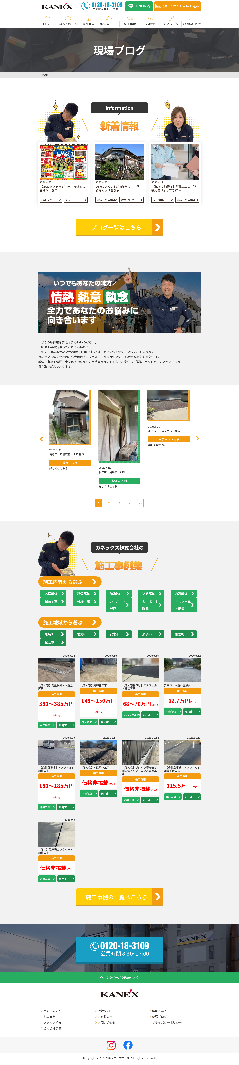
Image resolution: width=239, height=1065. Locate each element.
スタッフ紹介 (52, 1022)
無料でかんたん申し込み (181, 6)
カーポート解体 (118, 605)
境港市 (82, 634)
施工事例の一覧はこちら (116, 897)
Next (197, 438)
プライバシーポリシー (167, 1022)
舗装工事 (51, 601)
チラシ (69, 200)
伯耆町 (179, 634)
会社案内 (89, 24)
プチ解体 (158, 200)
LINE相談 (143, 6)
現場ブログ (171, 24)
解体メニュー (109, 24)
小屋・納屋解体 (106, 200)
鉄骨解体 (83, 593)
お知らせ (46, 200)
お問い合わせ (192, 24)
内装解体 (181, 593)
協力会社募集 (52, 1028)
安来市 (114, 634)
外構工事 (83, 601)
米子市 (147, 634)
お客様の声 (105, 1016)
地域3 (49, 634)
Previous (41, 439)
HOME (47, 24)
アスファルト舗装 (183, 605)
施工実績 (130, 24)
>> (140, 503)
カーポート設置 (150, 605)
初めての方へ (68, 24)
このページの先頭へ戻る (122, 977)
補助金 (150, 24)
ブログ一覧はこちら (116, 227)
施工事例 (50, 1016)
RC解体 (115, 593)
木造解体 (51, 593)
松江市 (49, 642)
